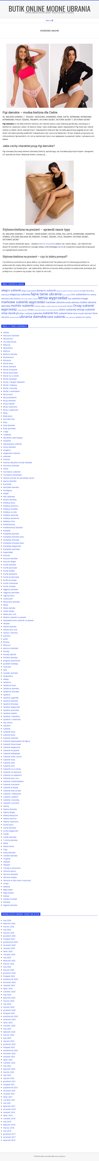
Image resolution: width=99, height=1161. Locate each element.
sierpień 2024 (9, 985)
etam (59, 116)
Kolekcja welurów (10, 515)
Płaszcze (6, 645)
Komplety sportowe (11, 549)
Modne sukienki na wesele (14, 617)
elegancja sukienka (20, 294)
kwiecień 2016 (9, 1140)
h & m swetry (66, 295)
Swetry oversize (10, 818)
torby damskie (9, 852)
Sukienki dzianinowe (12, 744)
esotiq (51, 234)
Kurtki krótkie (9, 571)
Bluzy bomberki (10, 397)
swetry (6, 806)
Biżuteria (7, 360)
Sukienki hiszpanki (11, 750)
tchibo (44, 236)
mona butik (62, 306)
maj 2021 (7, 1103)
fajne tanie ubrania (46, 294)
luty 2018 (7, 1131)
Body (5, 413)
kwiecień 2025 (9, 960)
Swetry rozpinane (10, 821)
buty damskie (9, 425)
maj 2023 (7, 1028)
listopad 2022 (9, 1047)
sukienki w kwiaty (10, 787)
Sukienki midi (9, 763)
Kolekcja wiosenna (11, 518)
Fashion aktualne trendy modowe (17, 462)
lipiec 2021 (8, 1097)
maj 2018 (7, 1121)
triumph (34, 119)
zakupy (6, 896)
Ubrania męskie (10, 877)
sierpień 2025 (9, 948)
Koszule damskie (10, 558)
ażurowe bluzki (9, 342)
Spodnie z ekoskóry (11, 716)
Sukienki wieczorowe (12, 790)
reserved (7, 667)
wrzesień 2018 (9, 1109)
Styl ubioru (8, 722)
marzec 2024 (8, 1001)
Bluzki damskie (9, 366)
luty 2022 (7, 1075)
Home (5, 468)
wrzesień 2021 (9, 1090)
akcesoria (40, 116)
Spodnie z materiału (12, 719)
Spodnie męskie (10, 713)
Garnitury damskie (11, 465)
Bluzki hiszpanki (10, 369)
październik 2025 (10, 942)
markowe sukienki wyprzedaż (23, 302)
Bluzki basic (8, 363)
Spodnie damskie (10, 701)
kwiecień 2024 (9, 998)
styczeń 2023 (8, 1041)
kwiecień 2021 (9, 1106)
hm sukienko (78, 294)
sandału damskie (10, 673)
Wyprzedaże (8, 893)
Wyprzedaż (8, 889)
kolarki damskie (10, 499)
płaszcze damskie (10, 648)
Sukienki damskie (10, 738)
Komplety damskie (11, 533)
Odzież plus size (10, 629)
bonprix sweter (61, 291)
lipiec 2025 (8, 951)
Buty (5, 422)
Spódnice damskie (11, 688)
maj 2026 (7, 920)
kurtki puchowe (9, 580)
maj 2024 (7, 994)
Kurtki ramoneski (10, 583)
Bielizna (6, 351)
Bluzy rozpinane (10, 407)
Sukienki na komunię (12, 772)
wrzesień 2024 (9, 982)
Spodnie (6, 694)
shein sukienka (67, 309)
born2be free (9, 419)
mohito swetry (40, 306)
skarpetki (90, 234)
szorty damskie (9, 828)
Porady (6, 651)
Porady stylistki (9, 654)
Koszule (6, 555)
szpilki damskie (9, 837)
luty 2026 (7, 929)
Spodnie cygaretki (11, 698)
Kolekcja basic (9, 502)
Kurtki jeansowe (10, 568)
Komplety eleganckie (12, 546)
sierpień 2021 (9, 1094)
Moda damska (9, 608)
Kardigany (7, 490)
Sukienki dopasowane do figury (16, 741)
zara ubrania (70, 317)
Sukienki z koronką (11, 800)
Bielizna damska (14, 116)
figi (63, 234)
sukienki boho (9, 735)
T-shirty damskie (10, 840)
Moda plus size (9, 614)
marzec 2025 (8, 963)
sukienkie (37, 313)
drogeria (7, 450)
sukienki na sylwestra (12, 775)
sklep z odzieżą (25, 313)
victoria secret (47, 119)
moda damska (72, 302)
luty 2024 (7, 1004)
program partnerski (11, 660)
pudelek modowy (10, 663)
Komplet (6, 530)
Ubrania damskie (10, 874)
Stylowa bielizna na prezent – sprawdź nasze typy (36, 229)
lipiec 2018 (8, 1115)
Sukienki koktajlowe (11, 753)
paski (5, 639)
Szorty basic (8, 824)
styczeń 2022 (8, 1078)
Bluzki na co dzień (11, 376)
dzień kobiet (41, 234)
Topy (5, 849)
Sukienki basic (9, 732)
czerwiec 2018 (9, 1118)
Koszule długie (9, 561)
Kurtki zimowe (9, 586)
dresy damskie (9, 447)
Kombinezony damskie (13, 527)
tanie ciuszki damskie (82, 313)
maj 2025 (7, 957)
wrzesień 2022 (9, 1053)
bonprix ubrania (73, 291)
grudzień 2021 (9, 1081)
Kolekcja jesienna (10, 506)
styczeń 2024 (8, 1007)
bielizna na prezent (46, 243)
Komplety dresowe (11, 540)
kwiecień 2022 (9, 1069)
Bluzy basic (8, 394)
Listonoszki (8, 598)
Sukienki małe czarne (12, 756)
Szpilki (6, 834)
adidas (6, 332)
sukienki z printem (11, 803)
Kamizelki (7, 484)
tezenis (25, 119)
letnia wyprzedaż (53, 297)
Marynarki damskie (11, 602)
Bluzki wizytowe (10, 379)
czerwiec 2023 (9, 1025)
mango (84, 298)
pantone (6, 636)
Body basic (8, 416)
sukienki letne (66, 313)
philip (18, 119)
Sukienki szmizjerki (11, 784)
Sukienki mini (9, 766)
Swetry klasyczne (10, 815)
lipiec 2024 (8, 988)
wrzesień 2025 (9, 945)
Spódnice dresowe (11, 691)
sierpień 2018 (9, 1112)
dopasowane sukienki (12, 444)
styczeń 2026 (8, 933)
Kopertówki (8, 552)
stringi (6, 236)
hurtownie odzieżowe (12, 475)
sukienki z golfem (10, 797)
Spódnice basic (9, 685)
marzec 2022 (8, 1072)
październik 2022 (10, 1050)
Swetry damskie (10, 809)
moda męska (8, 611)
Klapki (6, 493)
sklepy (6, 679)
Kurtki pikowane (10, 574)
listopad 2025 (9, 939)
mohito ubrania (51, 306)
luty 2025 (7, 967)
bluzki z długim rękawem (14, 382)
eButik (60, 247)
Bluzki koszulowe (10, 372)
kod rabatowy (9, 496)
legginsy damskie (10, 589)
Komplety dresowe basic (13, 543)
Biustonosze (8, 357)
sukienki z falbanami (12, 793)
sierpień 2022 (9, 1056)
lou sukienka (74, 298)
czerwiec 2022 (9, 1063)
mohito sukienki (22, 305)
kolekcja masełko (10, 509)
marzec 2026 (8, 926)
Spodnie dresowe (10, 704)
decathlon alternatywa (13, 437)
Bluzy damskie (9, 400)
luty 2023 (7, 1038)
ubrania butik (14, 317)
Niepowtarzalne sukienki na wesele (18, 620)
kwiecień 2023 (9, 1032)
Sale (5, 670)
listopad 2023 (9, 1013)
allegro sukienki (11, 290)
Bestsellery (8, 348)
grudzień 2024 (9, 973)
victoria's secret (82, 119)
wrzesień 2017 (9, 1137)
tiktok (5, 843)
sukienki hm (50, 313)
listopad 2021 (9, 1084)
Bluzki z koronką (10, 388)
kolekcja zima (9, 521)
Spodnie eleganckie (11, 707)
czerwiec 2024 (9, 991)
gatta (66, 116)
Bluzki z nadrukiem (11, 391)
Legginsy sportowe (11, 592)
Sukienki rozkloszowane (13, 781)
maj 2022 (7, 1066)
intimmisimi (8, 119)
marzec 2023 (8, 1035)
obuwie (6, 623)
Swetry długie (9, 812)
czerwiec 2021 (9, 1100)
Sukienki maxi (9, 759)
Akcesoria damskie (11, 335)
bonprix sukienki (46, 290)
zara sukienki (56, 317)
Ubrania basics (9, 871)
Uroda (6, 883)
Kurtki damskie (9, 564)
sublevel (6, 725)
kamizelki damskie (11, 487)
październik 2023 (10, 1016)
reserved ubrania (52, 310)
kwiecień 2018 (9, 1124)
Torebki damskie (10, 855)
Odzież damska (9, 626)
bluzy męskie (8, 403)
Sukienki (6, 728)
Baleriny (6, 345)
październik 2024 (10, 979)
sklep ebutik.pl (10, 313)
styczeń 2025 (8, 970)
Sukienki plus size (11, 778)
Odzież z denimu (10, 633)
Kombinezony (9, 524)
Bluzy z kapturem (10, 410)
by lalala (83, 291)
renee (31, 309)
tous (59, 236)
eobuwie (7, 456)
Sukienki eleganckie (11, 747)
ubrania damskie (33, 316)
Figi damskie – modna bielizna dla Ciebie (30, 112)
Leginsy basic (9, 595)
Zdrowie (6, 902)
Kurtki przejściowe (11, 577)
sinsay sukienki (86, 309)
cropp (5, 431)
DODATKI (7, 441)
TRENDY (6, 862)
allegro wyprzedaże (29, 291)
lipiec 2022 (8, 1059)
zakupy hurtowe (10, 899)
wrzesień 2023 (9, 1019)
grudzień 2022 (9, 1044)
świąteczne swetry (83, 317)
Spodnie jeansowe (11, 710)
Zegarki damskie (10, 905)
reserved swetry (40, 310)
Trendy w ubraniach (12, 868)
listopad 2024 (9, 976)
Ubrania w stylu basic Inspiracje (17, 880)
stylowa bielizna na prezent (25, 236)
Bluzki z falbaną (10, 385)
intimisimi (75, 116)
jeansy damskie (9, 481)
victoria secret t (64, 119)
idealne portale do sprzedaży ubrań (18, 478)
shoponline (8, 676)
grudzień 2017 (9, 1134)
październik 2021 (10, 1087)
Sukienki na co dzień (12, 769)
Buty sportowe (9, 428)
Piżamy (6, 642)
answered (51, 116)
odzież (70, 306)
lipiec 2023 (8, 1022)
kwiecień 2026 (9, 923)
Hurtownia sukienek (11, 472)
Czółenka (7, 434)
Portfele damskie (10, 657)
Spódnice (7, 682)
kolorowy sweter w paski (29, 299)
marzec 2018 (8, 1128)
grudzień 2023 (9, 1010)
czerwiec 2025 (9, 954)
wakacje (6, 886)
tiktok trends (8, 846)
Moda (5, 605)
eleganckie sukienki (11, 453)
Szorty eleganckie (10, 831)
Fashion (6, 459)
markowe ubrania (55, 302)
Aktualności (8, 338)
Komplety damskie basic (13, 537)
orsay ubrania (22, 310)
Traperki (6, 858)
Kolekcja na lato (10, 512)
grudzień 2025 (9, 936)
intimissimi (86, 116)
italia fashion (15, 298)
